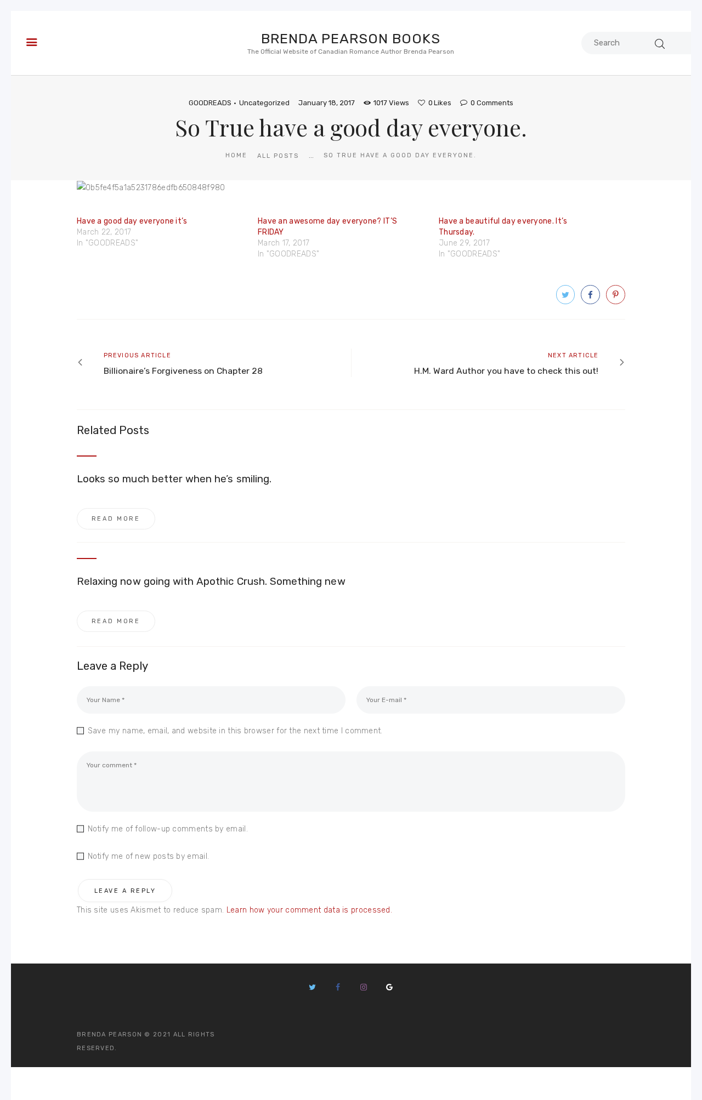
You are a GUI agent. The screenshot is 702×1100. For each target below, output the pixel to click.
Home (236, 155)
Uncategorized (264, 103)
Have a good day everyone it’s (132, 221)
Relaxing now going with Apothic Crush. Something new (211, 581)
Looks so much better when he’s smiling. (174, 479)
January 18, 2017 (326, 103)
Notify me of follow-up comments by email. (168, 829)
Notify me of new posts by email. (148, 856)
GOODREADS (210, 103)
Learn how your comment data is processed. (309, 910)
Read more (116, 518)
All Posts (278, 155)
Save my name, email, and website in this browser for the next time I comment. (235, 731)
